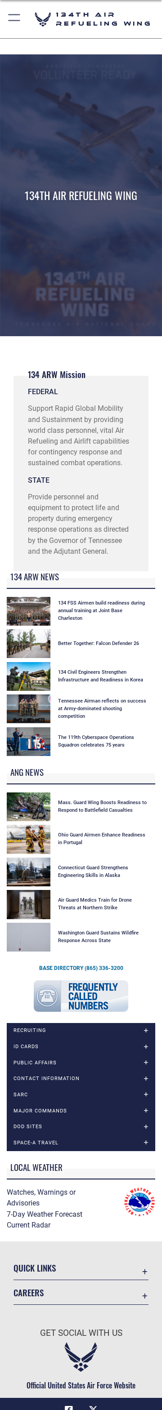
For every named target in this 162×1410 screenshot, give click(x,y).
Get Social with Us (81, 1333)
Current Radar (28, 1225)
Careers (29, 1292)
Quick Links (35, 1267)
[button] (14, 19)
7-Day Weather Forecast (44, 1214)
